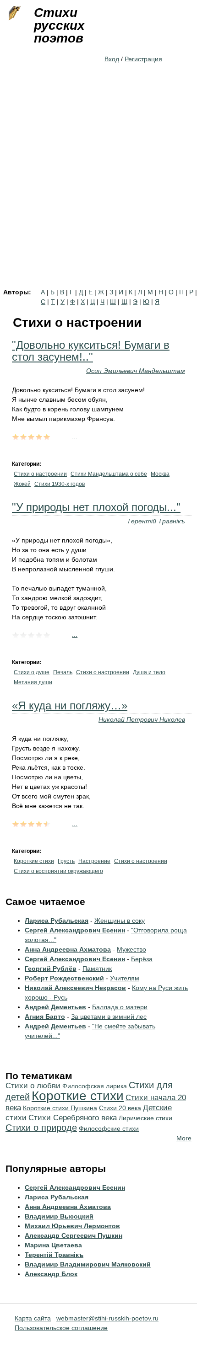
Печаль (62, 672)
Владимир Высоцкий (59, 1216)
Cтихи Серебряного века (72, 1117)
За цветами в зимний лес (109, 1016)
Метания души (33, 682)
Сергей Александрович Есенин (75, 930)
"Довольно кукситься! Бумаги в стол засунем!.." (91, 351)
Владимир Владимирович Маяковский (88, 1264)
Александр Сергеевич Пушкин (73, 1235)
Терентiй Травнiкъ (156, 521)
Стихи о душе (31, 672)
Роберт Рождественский (64, 978)
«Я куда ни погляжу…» (69, 705)
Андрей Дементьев (55, 1007)
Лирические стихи (145, 1118)
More (184, 1138)
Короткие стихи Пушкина (60, 1108)
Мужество (131, 949)
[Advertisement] (98, 186)
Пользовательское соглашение (61, 1327)
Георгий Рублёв (51, 968)
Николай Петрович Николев (141, 719)
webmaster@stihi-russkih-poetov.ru (107, 1318)
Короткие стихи (34, 861)
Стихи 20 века (120, 1108)
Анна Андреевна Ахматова (68, 949)
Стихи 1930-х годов (59, 484)
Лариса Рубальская (56, 920)
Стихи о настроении (40, 474)
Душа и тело (149, 672)
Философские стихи (109, 1128)
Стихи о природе (41, 1128)
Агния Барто (45, 1016)
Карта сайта (33, 1318)
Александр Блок (51, 1273)
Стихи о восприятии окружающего (58, 871)
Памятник (97, 968)
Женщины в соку (119, 920)
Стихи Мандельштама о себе (109, 474)
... (74, 436)
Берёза (142, 959)
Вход (111, 59)
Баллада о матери (120, 1007)
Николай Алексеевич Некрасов (75, 987)
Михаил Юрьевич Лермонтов (72, 1226)
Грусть (66, 861)
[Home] (13, 13)
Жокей (22, 484)
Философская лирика (94, 1086)
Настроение (94, 861)
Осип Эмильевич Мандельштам (135, 370)
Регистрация (143, 59)
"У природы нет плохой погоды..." (96, 507)
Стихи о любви (32, 1085)
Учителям (124, 978)
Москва (160, 474)
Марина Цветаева (53, 1245)
